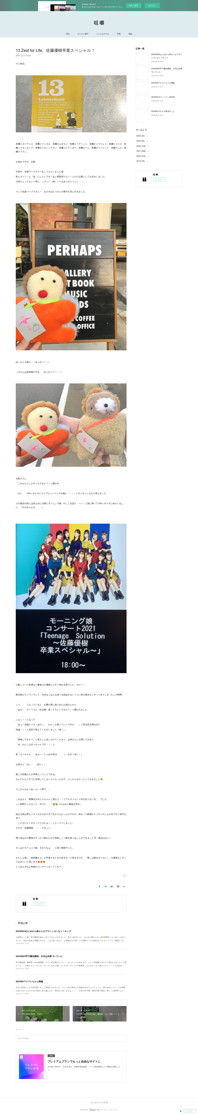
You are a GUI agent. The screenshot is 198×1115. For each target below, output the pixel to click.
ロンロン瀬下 (82, 33)
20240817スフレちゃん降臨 (29, 981)
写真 (119, 33)
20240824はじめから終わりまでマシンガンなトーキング (43, 931)
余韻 (130, 33)
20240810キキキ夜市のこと (163, 111)
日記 (68, 33)
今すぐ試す (134, 5)
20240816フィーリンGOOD (163, 97)
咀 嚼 (99, 23)
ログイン (152, 5)
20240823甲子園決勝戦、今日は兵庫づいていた (39, 956)
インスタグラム (102, 33)
